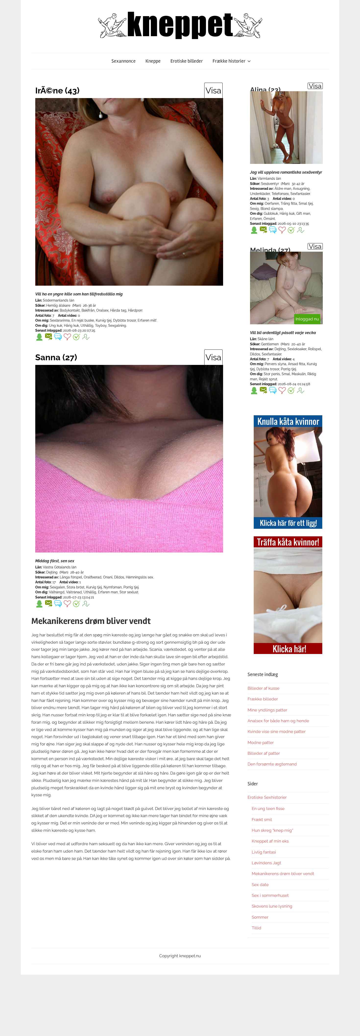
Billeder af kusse (263, 688)
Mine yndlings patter (267, 710)
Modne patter (261, 742)
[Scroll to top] (351, 1027)
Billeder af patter (264, 753)
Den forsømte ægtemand (272, 764)
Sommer (260, 917)
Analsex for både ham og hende (278, 720)
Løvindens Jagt (266, 862)
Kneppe (153, 61)
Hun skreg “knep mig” (272, 830)
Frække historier (229, 61)
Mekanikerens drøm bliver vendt (283, 873)
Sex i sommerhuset (270, 895)
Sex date (260, 884)
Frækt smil (262, 819)
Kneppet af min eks (270, 841)
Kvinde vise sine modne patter (277, 731)
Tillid (256, 927)
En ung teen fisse (268, 808)
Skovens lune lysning (272, 906)
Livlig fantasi (264, 852)
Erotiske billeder (186, 61)
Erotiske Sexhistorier (267, 797)
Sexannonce (123, 61)
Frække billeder (263, 699)
